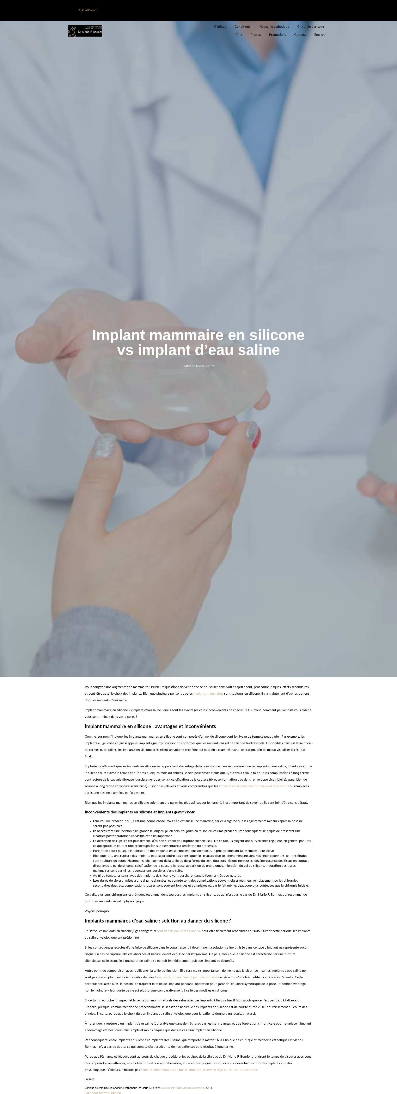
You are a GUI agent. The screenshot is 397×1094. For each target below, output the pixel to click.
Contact (300, 34)
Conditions (242, 26)
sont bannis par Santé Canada (178, 931)
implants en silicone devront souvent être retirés (254, 786)
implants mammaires (208, 693)
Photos (255, 34)
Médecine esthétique (274, 26)
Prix (239, 34)
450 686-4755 (89, 10)
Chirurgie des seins (311, 26)
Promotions (277, 34)
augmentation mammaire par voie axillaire (186, 977)
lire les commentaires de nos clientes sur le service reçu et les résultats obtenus (200, 1069)
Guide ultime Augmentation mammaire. (183, 1088)
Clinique (220, 26)
